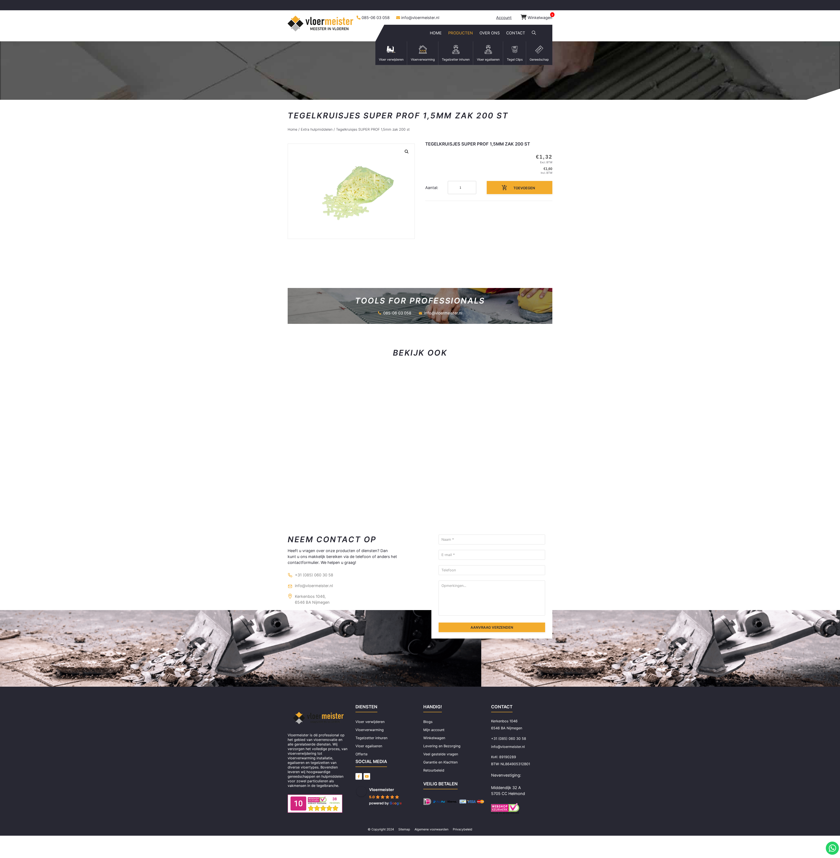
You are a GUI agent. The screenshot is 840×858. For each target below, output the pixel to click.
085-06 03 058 (376, 17)
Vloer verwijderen (370, 721)
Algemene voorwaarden (431, 829)
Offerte (361, 754)
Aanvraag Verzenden (492, 627)
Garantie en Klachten (440, 762)
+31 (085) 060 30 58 (314, 575)
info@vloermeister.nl (420, 17)
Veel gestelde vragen (440, 754)
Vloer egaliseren (368, 746)
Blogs (427, 721)
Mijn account (433, 730)
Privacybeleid (462, 829)
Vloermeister (381, 789)
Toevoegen (524, 188)
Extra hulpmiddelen (316, 129)
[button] (533, 33)
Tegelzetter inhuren (371, 738)
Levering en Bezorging (441, 746)
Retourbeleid (433, 770)
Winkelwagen (540, 17)
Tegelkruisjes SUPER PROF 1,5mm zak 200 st (373, 129)
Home (292, 129)
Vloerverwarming (369, 730)
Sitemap (404, 829)
